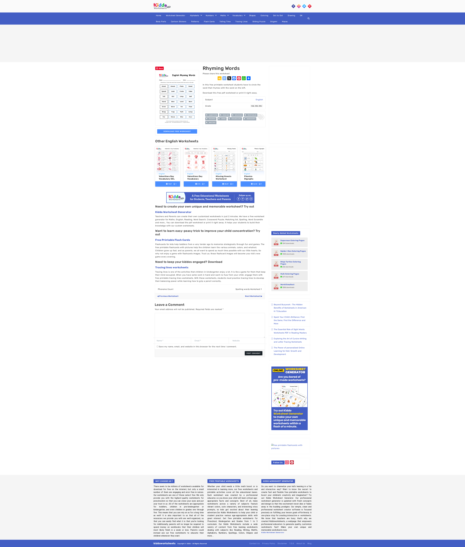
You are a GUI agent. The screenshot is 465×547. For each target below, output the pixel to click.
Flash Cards (209, 21)
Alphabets (194, 15)
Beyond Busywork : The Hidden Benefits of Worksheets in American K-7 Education (290, 307)
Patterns (195, 21)
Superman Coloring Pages (292, 240)
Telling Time (225, 21)
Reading (211, 119)
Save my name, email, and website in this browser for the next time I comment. (198, 346)
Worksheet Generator (175, 15)
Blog (309, 543)
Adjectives (212, 115)
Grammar (237, 115)
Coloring (264, 15)
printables (251, 115)
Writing (211, 122)
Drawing (291, 15)
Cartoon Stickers (178, 21)
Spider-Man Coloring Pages (293, 251)
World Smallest (287, 284)
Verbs (223, 119)
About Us (300, 543)
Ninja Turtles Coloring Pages (290, 263)
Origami (273, 21)
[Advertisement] (232, 43)
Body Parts (161, 21)
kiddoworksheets (165, 543)
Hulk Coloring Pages (289, 274)
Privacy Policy (268, 543)
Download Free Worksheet (177, 131)
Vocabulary (237, 15)
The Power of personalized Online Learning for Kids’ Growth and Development (289, 351)
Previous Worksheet (168, 296)
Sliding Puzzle (258, 21)
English (259, 99)
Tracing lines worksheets (171, 267)
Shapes (252, 15)
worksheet (250, 119)
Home (158, 15)
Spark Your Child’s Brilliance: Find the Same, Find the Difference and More (289, 320)
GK (301, 15)
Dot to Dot (278, 15)
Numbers (210, 15)
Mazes (285, 21)
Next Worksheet (252, 296)
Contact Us (254, 543)
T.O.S (291, 543)
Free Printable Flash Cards (172, 239)
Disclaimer (282, 543)
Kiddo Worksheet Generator (173, 212)
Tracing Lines (241, 21)
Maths (223, 15)
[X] (229, 78)
